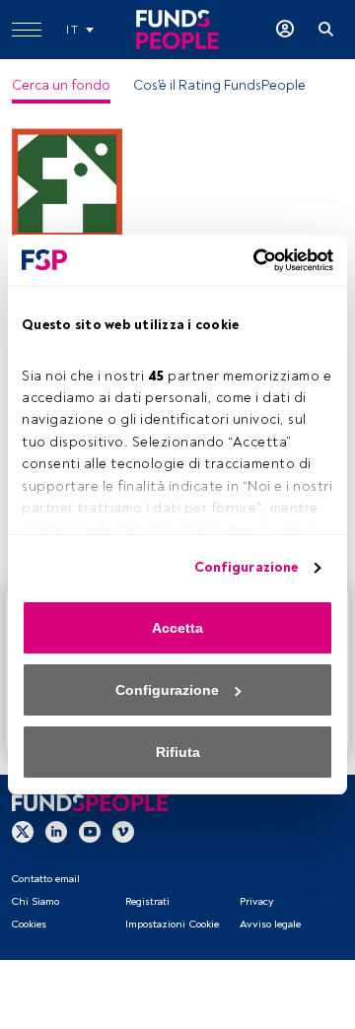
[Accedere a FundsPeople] (285, 29)
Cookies (28, 924)
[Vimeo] (123, 831)
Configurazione (246, 567)
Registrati (147, 901)
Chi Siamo (35, 901)
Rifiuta (178, 752)
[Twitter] (23, 831)
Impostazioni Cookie (172, 924)
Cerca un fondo (61, 85)
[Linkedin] (56, 831)
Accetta (177, 628)
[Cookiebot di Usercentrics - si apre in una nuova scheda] (251, 260)
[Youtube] (90, 831)
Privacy (256, 901)
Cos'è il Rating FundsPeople (219, 85)
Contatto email (45, 878)
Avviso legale (270, 924)
